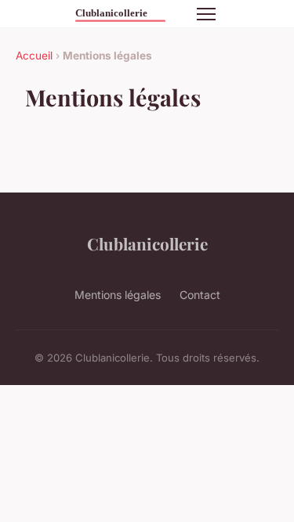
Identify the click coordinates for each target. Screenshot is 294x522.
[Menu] (206, 14)
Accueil (34, 55)
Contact (200, 294)
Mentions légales (117, 294)
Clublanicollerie (147, 243)
